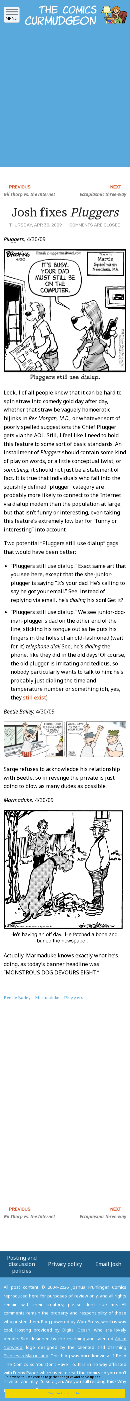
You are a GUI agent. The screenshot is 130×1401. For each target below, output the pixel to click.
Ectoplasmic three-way (103, 194)
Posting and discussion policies (22, 1264)
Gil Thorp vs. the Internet (29, 194)
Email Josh (108, 1264)
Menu (12, 18)
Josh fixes (65, 212)
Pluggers (73, 997)
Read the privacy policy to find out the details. (60, 1379)
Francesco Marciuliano (26, 1356)
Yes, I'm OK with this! (65, 1393)
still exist (34, 697)
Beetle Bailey (17, 997)
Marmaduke (47, 997)
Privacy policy (65, 1264)
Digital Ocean (76, 1330)
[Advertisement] (65, 98)
